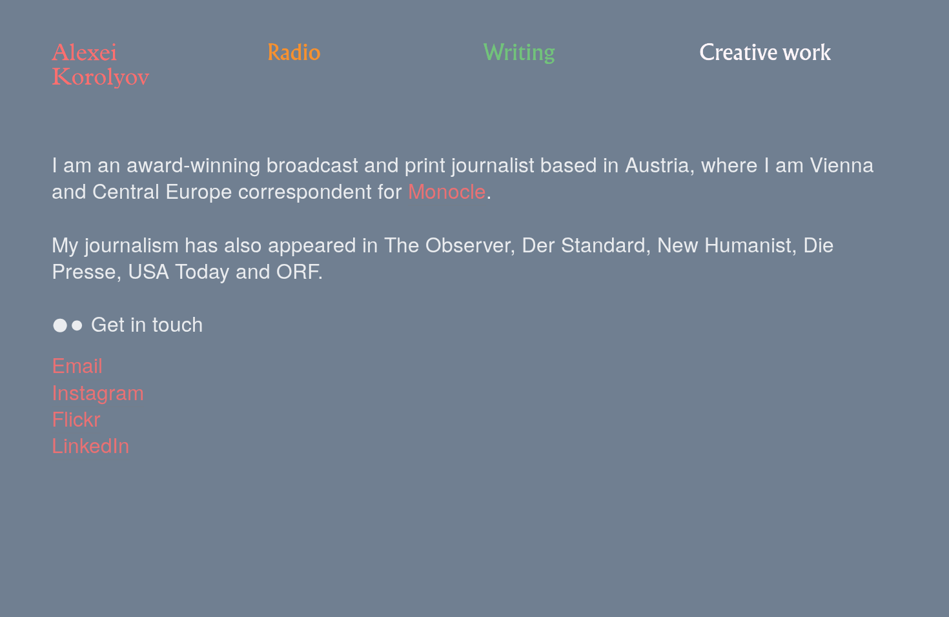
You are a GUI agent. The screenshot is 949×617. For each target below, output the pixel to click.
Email (77, 364)
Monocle (447, 190)
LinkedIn (91, 444)
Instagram (98, 391)
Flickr (76, 417)
